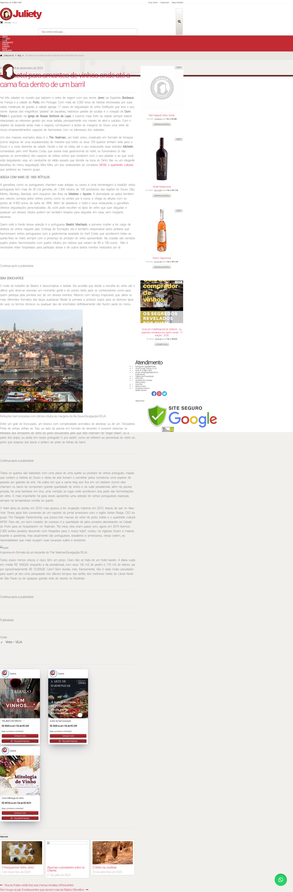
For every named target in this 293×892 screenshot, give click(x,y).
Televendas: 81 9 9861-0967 (11, 2)
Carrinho (138, 384)
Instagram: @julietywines (145, 366)
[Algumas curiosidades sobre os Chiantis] (67, 852)
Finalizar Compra (142, 388)
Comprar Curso (20, 736)
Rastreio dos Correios (143, 380)
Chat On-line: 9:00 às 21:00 (146, 368)
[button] (281, 880)
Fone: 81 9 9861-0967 (143, 370)
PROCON (139, 378)
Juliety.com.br (8, 55)
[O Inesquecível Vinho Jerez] (22, 852)
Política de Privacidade (144, 376)
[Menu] (3, 40)
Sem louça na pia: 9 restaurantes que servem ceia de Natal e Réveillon (42, 890)
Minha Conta (140, 386)
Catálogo (7, 50)
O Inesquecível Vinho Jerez (18, 867)
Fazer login (164, 2)
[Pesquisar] (179, 21)
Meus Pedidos (177, 2)
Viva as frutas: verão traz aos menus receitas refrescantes (39, 885)
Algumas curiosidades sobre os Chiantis (66, 869)
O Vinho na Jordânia (104, 867)
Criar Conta (152, 2)
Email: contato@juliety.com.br (146, 372)
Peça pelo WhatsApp (21, 741)
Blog (19, 55)
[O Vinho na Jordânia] (112, 852)
